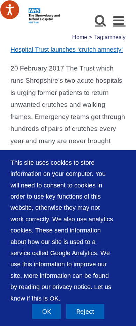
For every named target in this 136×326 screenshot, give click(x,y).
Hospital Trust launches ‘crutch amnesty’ (66, 49)
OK (46, 311)
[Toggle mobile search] (100, 20)
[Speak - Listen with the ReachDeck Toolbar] (9, 9)
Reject (85, 311)
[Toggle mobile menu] (119, 20)
